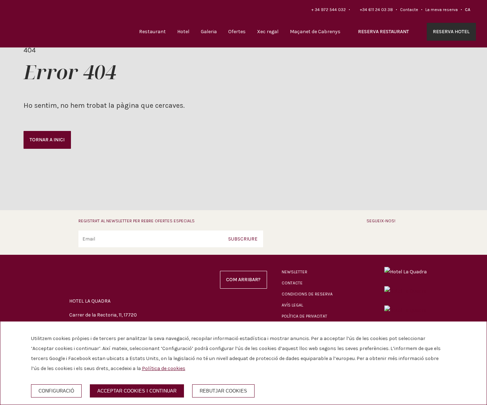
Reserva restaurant (383, 32)
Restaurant (152, 32)
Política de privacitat (304, 316)
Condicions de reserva (307, 294)
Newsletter (294, 271)
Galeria (209, 32)
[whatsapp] (404, 238)
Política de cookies (163, 368)
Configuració (56, 391)
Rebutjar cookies (223, 391)
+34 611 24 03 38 (376, 9)
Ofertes (237, 32)
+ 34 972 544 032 (328, 9)
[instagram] (388, 238)
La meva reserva (441, 9)
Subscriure (242, 239)
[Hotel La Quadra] (38, 24)
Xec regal (267, 32)
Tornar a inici (47, 140)
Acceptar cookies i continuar (136, 391)
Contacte (409, 9)
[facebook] (371, 238)
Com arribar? (243, 280)
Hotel (183, 32)
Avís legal (292, 305)
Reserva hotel (451, 32)
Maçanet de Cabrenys (315, 32)
